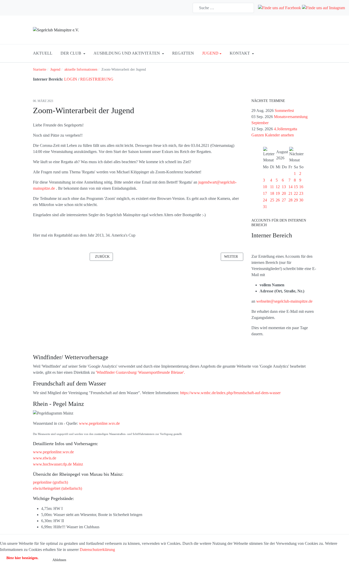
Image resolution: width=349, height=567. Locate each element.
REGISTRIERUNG (96, 79)
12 (278, 187)
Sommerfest (284, 110)
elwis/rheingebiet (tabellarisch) (57, 488)
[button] (73, 53)
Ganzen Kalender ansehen (272, 135)
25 (272, 200)
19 (278, 193)
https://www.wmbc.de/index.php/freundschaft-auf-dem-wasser (230, 393)
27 (284, 200)
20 (284, 193)
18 (272, 193)
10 (265, 187)
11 (272, 187)
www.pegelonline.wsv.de (99, 423)
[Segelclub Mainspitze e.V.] (56, 30)
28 (290, 200)
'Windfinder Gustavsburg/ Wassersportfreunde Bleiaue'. (140, 372)
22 (296, 193)
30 (301, 200)
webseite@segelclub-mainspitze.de (284, 301)
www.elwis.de (44, 458)
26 (278, 200)
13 (284, 187)
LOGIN (70, 79)
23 (301, 193)
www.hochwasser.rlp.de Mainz (58, 464)
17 (265, 193)
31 (265, 206)
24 (265, 200)
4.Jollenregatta (285, 129)
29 (296, 200)
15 (296, 187)
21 (290, 193)
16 (301, 187)
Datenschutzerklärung (97, 549)
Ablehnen (59, 560)
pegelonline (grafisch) (50, 482)
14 (290, 187)
